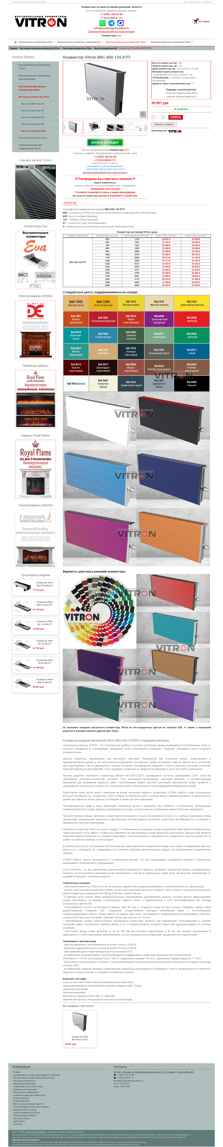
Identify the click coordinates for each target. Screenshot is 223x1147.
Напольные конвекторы (24, 1083)
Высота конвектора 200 (32, 104)
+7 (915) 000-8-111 (111, 18)
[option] (73, 127)
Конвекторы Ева (21, 1101)
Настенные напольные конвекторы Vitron (126, 42)
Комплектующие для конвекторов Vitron (171, 42)
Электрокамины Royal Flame (26, 1112)
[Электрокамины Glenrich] (35, 539)
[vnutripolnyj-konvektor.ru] (40, 21)
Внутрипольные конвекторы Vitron (35, 42)
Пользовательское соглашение (25, 1140)
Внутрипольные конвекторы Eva (28, 1104)
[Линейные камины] (35, 399)
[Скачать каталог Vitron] (35, 192)
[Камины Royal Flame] (35, 469)
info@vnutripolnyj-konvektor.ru (111, 28)
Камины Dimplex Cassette (25, 1110)
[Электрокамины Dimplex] (35, 329)
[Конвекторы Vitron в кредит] (105, 142)
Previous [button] (64, 127)
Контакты (207, 2)
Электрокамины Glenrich (24, 1115)
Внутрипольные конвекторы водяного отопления (36, 1075)
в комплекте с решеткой (122, 195)
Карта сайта (19, 1121)
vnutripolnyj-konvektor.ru (36, 1132)
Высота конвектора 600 (105, 48)
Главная (13, 48)
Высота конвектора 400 (32, 117)
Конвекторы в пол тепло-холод (28, 1086)
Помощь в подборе (164, 124)
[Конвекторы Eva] (35, 259)
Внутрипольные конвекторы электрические (78, 42)
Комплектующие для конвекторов (29, 1095)
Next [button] (145, 127)
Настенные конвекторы (24, 1081)
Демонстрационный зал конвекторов (111, 31)
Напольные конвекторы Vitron (33, 138)
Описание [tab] (70, 202)
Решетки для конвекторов (25, 1092)
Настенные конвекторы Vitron (77, 48)
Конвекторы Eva (21, 1098)
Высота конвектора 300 (32, 110)
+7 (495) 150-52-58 (111, 14)
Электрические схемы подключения (28, 2)
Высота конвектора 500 (32, 124)
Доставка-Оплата (192, 2)
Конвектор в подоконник (25, 1089)
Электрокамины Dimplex (24, 1107)
